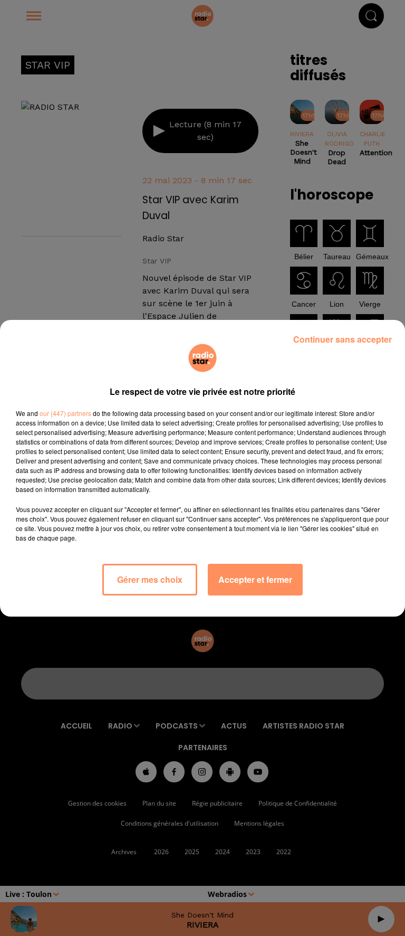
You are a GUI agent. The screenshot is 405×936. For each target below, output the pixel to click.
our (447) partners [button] (65, 413)
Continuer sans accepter (342, 339)
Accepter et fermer (255, 579)
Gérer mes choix (149, 579)
